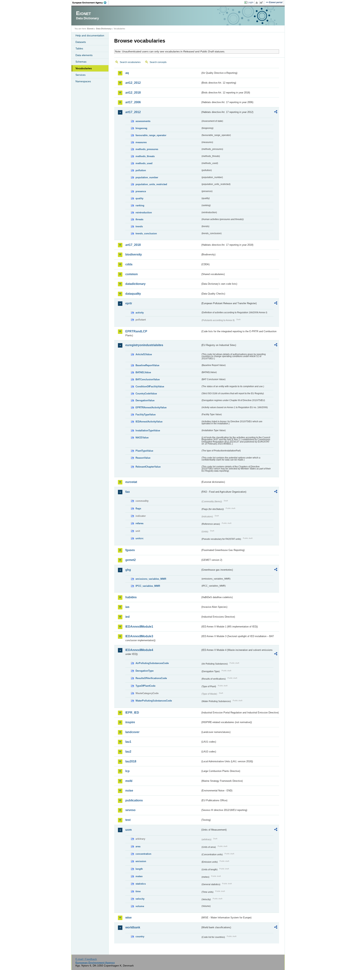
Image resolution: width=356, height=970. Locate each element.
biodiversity (133, 254)
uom (128, 829)
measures (141, 142)
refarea (139, 523)
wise (128, 917)
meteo (139, 876)
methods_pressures (147, 149)
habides (131, 597)
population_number (147, 177)
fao (127, 491)
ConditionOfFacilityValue (150, 386)
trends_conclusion (146, 233)
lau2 (128, 751)
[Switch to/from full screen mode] (262, 2)
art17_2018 (133, 244)
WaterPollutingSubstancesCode (154, 700)
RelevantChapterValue (148, 466)
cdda (128, 264)
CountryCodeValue (146, 393)
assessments (143, 121)
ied (127, 616)
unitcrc (140, 538)
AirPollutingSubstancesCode (152, 663)
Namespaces (83, 81)
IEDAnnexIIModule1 (139, 626)
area (138, 846)
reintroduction (144, 212)
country (140, 936)
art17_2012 (133, 112)
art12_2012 (133, 82)
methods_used (144, 163)
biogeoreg (141, 128)
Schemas (80, 61)
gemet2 (130, 560)
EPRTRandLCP (136, 331)
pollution (141, 170)
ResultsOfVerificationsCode (151, 678)
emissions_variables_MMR (151, 578)
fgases (130, 550)
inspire (130, 722)
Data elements (84, 55)
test (128, 819)
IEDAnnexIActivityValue (149, 421)
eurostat (131, 482)
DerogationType (145, 670)
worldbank (132, 927)
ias (127, 606)
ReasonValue (143, 457)
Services (80, 74)
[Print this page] (257, 2)
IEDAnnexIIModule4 (139, 650)
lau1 (128, 741)
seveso (130, 810)
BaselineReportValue (147, 365)
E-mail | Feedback (86, 959)
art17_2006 (133, 102)
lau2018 (130, 761)
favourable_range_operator (151, 135)
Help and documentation (89, 35)
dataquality (133, 293)
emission (141, 861)
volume (140, 906)
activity (140, 312)
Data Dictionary (103, 28)
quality (139, 198)
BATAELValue (143, 372)
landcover (132, 732)
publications (134, 800)
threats (139, 219)
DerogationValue (145, 400)
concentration (143, 853)
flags (138, 508)
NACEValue (142, 437)
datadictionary (135, 283)
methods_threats (145, 156)
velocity (140, 898)
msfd (128, 780)
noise (129, 790)
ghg (128, 569)
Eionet (90, 28)
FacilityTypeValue (146, 414)
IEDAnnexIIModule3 (139, 636)
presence (141, 191)
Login (250, 2)
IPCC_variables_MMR (148, 586)
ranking (140, 205)
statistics (141, 883)
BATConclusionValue (148, 379)
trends (139, 226)
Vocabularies (83, 68)
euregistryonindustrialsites (144, 345)
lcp (127, 771)
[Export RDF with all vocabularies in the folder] (275, 112)
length (139, 869)
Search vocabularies (130, 62)
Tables (79, 48)
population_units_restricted (151, 184)
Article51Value (144, 354)
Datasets (80, 41)
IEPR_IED (132, 712)
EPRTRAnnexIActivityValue (151, 407)
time (138, 891)
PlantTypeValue (144, 450)
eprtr (128, 303)
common (131, 274)
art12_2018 (133, 92)
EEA (90, 2)
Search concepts (158, 62)
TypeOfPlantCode (145, 685)
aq (127, 72)
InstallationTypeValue (148, 430)
